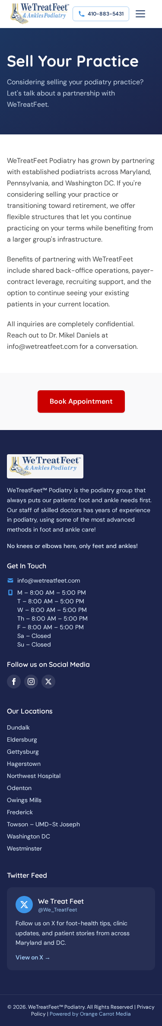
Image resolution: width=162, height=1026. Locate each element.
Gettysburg (23, 751)
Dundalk (18, 727)
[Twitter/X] (48, 681)
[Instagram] (31, 681)
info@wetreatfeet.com (42, 346)
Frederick (20, 812)
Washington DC (28, 836)
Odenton (19, 788)
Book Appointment (81, 401)
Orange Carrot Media (105, 1013)
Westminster (24, 848)
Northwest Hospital (33, 776)
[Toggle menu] (140, 14)
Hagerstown (24, 764)
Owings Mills (24, 800)
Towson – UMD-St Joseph (43, 824)
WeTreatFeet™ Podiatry (56, 1007)
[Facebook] (14, 681)
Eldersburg (22, 739)
